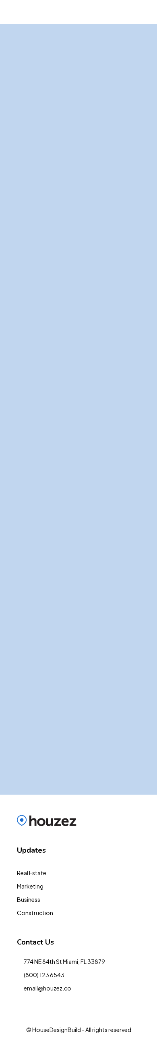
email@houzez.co (47, 988)
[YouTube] (79, 1046)
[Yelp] (107, 1046)
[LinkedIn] (50, 1046)
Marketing (30, 886)
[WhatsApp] (121, 1046)
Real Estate (31, 872)
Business (28, 899)
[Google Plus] (64, 1046)
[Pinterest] (93, 1046)
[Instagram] (36, 1046)
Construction (35, 912)
